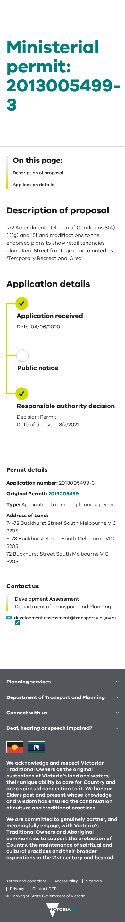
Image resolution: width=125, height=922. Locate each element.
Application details (33, 185)
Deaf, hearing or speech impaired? (49, 728)
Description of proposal (38, 173)
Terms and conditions (26, 881)
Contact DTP (44, 888)
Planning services (28, 681)
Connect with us (26, 712)
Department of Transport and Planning (55, 697)
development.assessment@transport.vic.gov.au (66, 618)
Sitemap (94, 881)
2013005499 (63, 493)
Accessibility (66, 881)
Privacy (17, 888)
